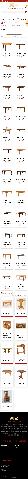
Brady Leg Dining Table (7, 54)
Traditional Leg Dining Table (7, 201)
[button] (2, 7)
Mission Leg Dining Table (7, 138)
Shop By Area (4, 447)
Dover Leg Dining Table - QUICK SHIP (7, 159)
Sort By (13, 25)
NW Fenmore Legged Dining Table (7, 222)
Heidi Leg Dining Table (7, 117)
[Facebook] (9, 435)
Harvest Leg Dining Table (21, 96)
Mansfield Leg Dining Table (21, 117)
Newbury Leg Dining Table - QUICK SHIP (7, 180)
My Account (4, 445)
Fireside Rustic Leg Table (21, 285)
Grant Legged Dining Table (21, 222)
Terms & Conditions (19, 455)
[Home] (3, 15)
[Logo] (14, 6)
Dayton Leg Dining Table (7, 264)
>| (15, 293)
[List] (4, 22)
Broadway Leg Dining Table (21, 54)
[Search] (26, 12)
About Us (17, 445)
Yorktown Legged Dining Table (7, 243)
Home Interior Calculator (7, 453)
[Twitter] (12, 435)
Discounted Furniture (19, 451)
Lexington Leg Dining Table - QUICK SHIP (21, 264)
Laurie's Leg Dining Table (21, 159)
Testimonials (17, 453)
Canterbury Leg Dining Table (21, 243)
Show (2, 25)
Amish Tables (18, 15)
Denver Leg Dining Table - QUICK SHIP (7, 75)
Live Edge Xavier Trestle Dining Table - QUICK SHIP (7, 285)
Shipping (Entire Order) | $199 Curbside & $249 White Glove (15, 1)
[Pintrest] (15, 435)
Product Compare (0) (11, 23)
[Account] (24, 7)
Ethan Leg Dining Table (21, 75)
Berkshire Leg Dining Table (21, 138)
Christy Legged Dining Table (21, 201)
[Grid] (2, 22)
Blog (16, 447)
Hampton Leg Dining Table (7, 96)
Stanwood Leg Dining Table (21, 180)
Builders (16, 449)
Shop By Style (4, 449)
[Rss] (18, 435)
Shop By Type (9, 15)
